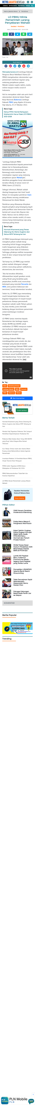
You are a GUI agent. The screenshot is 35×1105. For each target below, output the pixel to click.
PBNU (11, 102)
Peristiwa (21, 5)
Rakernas (17, 99)
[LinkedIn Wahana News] (19, 66)
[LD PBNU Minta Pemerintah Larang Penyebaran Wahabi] (17, 46)
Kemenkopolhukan (14, 386)
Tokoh (28, 5)
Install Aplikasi (22, 410)
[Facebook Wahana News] (5, 66)
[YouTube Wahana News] (23, 66)
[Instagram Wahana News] (10, 66)
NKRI (4, 287)
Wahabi (19, 177)
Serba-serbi (13, 5)
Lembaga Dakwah (8, 389)
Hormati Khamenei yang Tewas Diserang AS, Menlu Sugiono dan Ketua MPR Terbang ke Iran (16, 424)
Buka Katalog (19, 498)
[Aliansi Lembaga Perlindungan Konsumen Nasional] (17, 628)
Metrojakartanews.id (10, 72)
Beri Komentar (19, 398)
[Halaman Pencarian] (32, 2)
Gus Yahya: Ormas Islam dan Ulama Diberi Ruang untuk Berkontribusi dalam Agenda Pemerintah (16, 451)
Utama (5, 5)
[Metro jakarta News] (13, 2)
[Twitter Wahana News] (14, 66)
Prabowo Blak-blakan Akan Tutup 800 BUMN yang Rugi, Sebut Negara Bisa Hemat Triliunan (17, 441)
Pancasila (24, 284)
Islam (29, 195)
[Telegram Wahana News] (28, 66)
